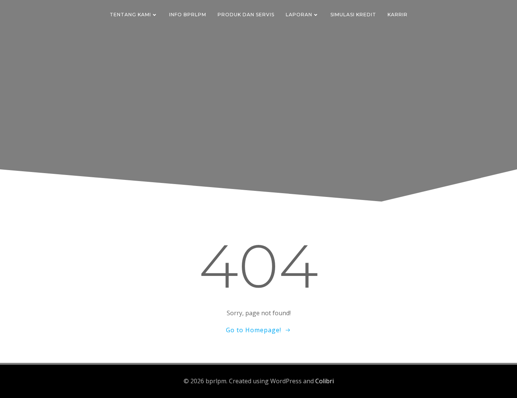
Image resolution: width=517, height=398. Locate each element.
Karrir (398, 14)
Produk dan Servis (246, 14)
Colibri (324, 381)
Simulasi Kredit (353, 14)
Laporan (299, 14)
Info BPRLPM (187, 14)
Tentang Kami (130, 14)
